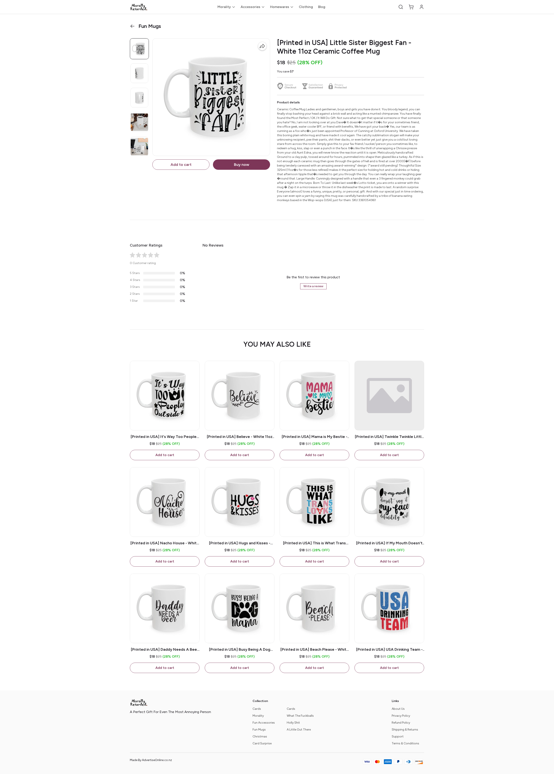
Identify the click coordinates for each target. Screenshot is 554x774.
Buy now (241, 164)
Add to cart (181, 164)
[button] (400, 7)
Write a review (313, 286)
